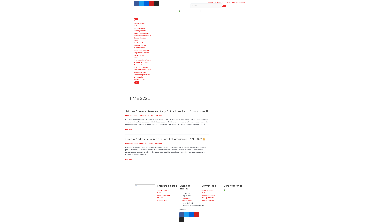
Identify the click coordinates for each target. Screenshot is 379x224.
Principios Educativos (141, 65)
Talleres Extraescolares (142, 70)
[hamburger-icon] (136, 19)
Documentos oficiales (142, 33)
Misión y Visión (139, 23)
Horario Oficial (139, 55)
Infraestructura (139, 28)
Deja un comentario (132, 115)
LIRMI (135, 57)
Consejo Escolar (140, 45)
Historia (137, 26)
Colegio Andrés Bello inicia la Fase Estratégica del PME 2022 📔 (165, 139)
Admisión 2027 (139, 79)
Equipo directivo (140, 38)
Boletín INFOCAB (147, 115)
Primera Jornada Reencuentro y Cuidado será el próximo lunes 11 (166, 111)
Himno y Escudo (140, 31)
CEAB (136, 40)
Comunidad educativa (142, 36)
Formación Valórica (141, 67)
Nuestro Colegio (140, 21)
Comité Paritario (140, 48)
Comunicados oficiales (142, 60)
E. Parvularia (138, 77)
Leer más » (129, 129)
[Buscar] (224, 6)
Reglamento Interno (141, 53)
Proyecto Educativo (141, 62)
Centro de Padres (140, 43)
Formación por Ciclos (142, 75)
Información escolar (141, 50)
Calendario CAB (140, 72)
